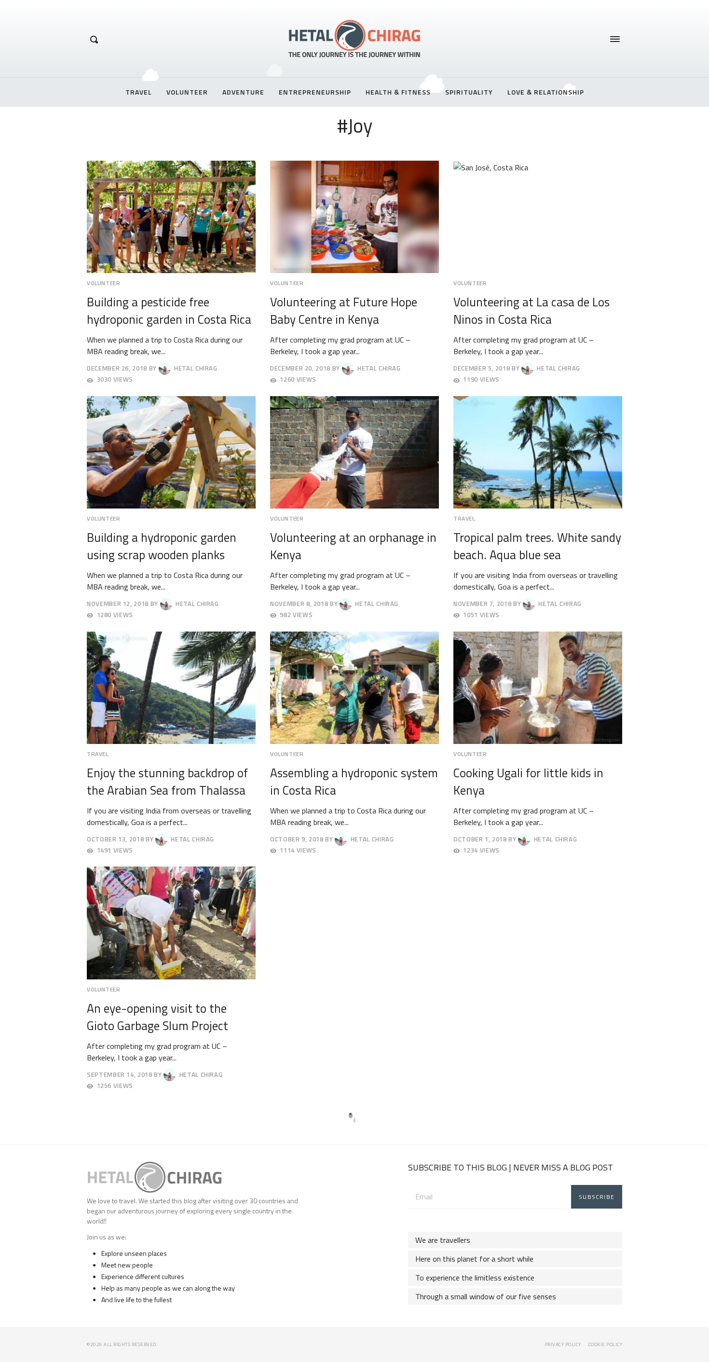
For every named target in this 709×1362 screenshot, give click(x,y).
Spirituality (469, 92)
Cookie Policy (605, 1344)
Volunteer (187, 92)
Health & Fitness (398, 92)
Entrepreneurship (315, 92)
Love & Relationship (545, 92)
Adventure (243, 92)
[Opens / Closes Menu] (614, 39)
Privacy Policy (563, 1344)
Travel (138, 92)
